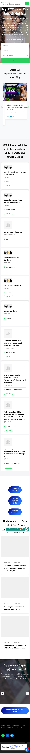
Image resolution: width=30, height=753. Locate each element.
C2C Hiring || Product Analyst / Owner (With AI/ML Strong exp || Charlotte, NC (15, 568)
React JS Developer (10, 311)
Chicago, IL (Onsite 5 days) (13, 463)
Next (28, 107)
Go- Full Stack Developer (12, 286)
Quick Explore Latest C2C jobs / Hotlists (15, 711)
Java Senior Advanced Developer (11, 259)
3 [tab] (14, 133)
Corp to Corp (5, 3)
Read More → (9, 116)
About (9, 725)
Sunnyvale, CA (9, 293)
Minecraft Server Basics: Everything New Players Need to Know (15, 107)
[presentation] (2, 693)
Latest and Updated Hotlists (15, 501)
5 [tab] (19, 133)
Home (3, 725)
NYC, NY (8, 426)
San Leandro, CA (10, 318)
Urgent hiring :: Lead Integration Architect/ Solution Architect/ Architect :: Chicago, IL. (14, 452)
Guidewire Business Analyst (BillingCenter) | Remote (13, 201)
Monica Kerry (7, 562)
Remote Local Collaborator (13, 232)
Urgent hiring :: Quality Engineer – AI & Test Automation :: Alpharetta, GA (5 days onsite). (15, 378)
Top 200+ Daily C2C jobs (15, 490)
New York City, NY (10, 267)
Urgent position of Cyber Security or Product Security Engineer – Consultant (13, 343)
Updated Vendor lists (15, 512)
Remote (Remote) (10, 209)
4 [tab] (16, 133)
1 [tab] (9, 133)
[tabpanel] (15, 101)
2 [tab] (11, 133)
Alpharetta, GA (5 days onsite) (14, 389)
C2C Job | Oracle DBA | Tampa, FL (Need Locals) (15, 173)
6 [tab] (21, 133)
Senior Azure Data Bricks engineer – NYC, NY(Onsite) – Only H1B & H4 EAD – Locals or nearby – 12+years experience (14, 415)
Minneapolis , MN (10, 353)
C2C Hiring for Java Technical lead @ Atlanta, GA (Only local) (14, 608)
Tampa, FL (8, 182)
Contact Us (15, 725)
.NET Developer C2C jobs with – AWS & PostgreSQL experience (15, 647)
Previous (1, 107)
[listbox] (15, 694)
